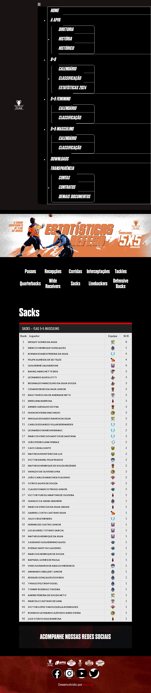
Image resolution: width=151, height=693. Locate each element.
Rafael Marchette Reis (43, 371)
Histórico (66, 48)
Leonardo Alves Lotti (42, 377)
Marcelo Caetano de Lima (45, 601)
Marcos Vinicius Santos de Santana (52, 436)
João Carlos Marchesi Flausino (49, 477)
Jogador (34, 336)
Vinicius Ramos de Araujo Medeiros (51, 565)
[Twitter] (94, 673)
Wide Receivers (52, 284)
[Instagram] (69, 673)
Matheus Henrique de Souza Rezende (52, 465)
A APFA (55, 20)
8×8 (53, 60)
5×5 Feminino (60, 99)
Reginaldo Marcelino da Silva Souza (52, 383)
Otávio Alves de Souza (43, 483)
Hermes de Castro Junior (44, 524)
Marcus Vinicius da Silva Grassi (48, 506)
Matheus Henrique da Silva (45, 536)
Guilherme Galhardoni (43, 365)
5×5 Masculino (61, 129)
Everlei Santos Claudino (44, 548)
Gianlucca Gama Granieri (45, 500)
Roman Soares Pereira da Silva (48, 353)
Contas (64, 178)
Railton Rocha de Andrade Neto (49, 395)
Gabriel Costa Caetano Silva (47, 512)
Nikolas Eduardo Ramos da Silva (49, 418)
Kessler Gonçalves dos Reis (46, 577)
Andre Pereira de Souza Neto (47, 595)
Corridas (75, 271)
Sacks (75, 283)
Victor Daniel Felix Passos (45, 459)
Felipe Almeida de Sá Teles (44, 359)
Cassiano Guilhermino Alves (46, 542)
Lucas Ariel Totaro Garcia (46, 530)
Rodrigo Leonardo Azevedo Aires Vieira (54, 612)
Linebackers (98, 283)
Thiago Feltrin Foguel (43, 583)
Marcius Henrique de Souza (46, 553)
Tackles (121, 271)
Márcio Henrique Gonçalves (47, 347)
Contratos (66, 187)
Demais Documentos (74, 197)
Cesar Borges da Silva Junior (47, 389)
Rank (23, 336)
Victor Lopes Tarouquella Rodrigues (53, 606)
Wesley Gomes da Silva (42, 342)
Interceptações (98, 271)
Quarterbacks (30, 283)
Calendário (67, 69)
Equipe (112, 336)
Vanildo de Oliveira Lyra (44, 471)
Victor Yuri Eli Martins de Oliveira (51, 495)
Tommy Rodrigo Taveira (44, 589)
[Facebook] (57, 673)
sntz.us (88, 685)
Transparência (62, 168)
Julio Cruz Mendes (40, 518)
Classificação (69, 78)
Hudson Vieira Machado (44, 412)
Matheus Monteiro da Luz (45, 453)
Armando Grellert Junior (45, 571)
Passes (30, 271)
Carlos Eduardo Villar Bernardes (50, 424)
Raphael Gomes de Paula (44, 559)
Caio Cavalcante (39, 447)
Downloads (59, 159)
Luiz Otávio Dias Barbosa (44, 618)
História (65, 39)
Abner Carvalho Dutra (43, 406)
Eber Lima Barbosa (40, 400)
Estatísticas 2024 (72, 88)
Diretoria (65, 29)
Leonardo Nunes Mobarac (45, 430)
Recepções (53, 271)
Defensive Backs (120, 284)
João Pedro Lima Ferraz (43, 442)
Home (54, 11)
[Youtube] (82, 673)
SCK (126, 336)
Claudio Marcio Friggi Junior (47, 489)
